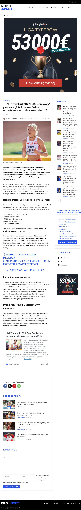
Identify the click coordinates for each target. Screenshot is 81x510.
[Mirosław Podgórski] (4, 119)
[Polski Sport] (10, 7)
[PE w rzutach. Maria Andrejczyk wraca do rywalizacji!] (9, 436)
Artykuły (65, 115)
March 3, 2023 (37, 270)
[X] (72, 2)
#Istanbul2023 (27, 254)
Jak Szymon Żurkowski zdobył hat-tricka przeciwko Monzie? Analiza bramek (70, 180)
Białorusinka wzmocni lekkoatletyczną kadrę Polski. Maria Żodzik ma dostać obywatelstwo (33, 425)
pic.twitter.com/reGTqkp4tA (20, 264)
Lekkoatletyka (7, 100)
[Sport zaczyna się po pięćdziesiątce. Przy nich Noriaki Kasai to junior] (59, 166)
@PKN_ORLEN (42, 261)
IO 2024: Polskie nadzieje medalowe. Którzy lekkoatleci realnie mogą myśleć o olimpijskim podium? (70, 122)
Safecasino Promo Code (67, 219)
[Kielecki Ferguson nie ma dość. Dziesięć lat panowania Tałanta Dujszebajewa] (59, 131)
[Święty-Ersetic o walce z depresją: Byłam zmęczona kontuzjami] (9, 404)
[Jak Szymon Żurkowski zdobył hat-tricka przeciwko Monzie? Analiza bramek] (59, 177)
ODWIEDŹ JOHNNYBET (67, 242)
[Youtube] (75, 2)
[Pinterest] (14, 386)
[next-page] (61, 200)
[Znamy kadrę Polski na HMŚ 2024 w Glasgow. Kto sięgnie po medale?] (9, 415)
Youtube (64, 265)
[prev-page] (58, 200)
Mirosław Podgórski (11, 118)
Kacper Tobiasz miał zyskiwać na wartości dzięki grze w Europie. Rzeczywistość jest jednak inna (70, 110)
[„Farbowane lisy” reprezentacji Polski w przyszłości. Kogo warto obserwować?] (59, 189)
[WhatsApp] (19, 386)
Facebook (64, 258)
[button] (78, 7)
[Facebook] (69, 2)
